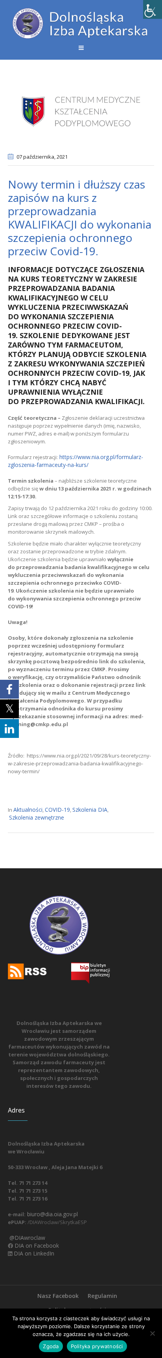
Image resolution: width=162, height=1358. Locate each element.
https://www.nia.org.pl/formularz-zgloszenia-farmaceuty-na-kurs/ (75, 461)
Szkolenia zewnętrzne (36, 817)
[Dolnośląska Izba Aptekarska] (81, 23)
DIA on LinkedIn (33, 1253)
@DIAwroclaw (26, 1237)
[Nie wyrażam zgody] (152, 1333)
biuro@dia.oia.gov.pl (52, 1214)
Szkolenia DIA (89, 809)
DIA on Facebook (36, 1245)
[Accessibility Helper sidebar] (152, 9)
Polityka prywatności (97, 1346)
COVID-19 (57, 809)
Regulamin (102, 1295)
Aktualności (27, 809)
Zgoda (51, 1346)
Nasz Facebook (58, 1295)
